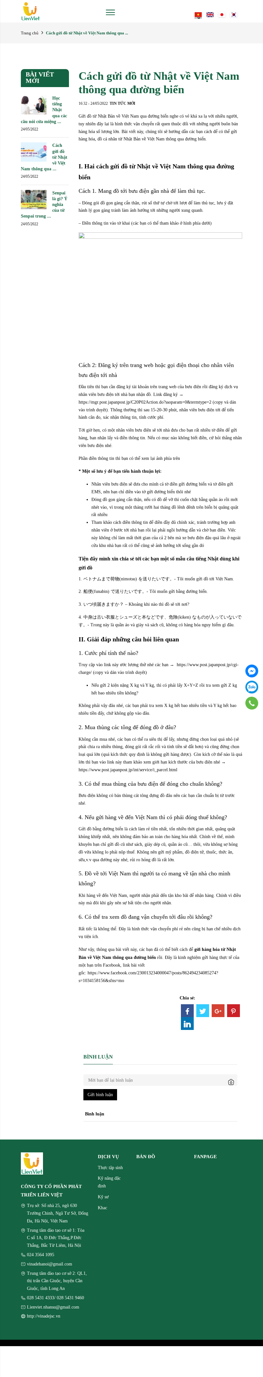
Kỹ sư (103, 1196)
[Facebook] (187, 1010)
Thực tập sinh (110, 1167)
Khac (102, 1207)
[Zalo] (251, 687)
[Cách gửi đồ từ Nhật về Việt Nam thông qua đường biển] (34, 151)
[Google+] (218, 1010)
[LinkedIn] (187, 1023)
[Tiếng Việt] (198, 14)
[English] (210, 14)
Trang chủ (29, 33)
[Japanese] (221, 14)
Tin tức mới (122, 103)
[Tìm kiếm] (188, 11)
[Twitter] (202, 1010)
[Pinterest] (233, 1010)
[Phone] (252, 703)
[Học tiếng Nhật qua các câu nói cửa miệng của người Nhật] (34, 104)
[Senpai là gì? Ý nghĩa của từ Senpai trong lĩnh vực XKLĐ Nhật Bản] (34, 198)
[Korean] (233, 14)
